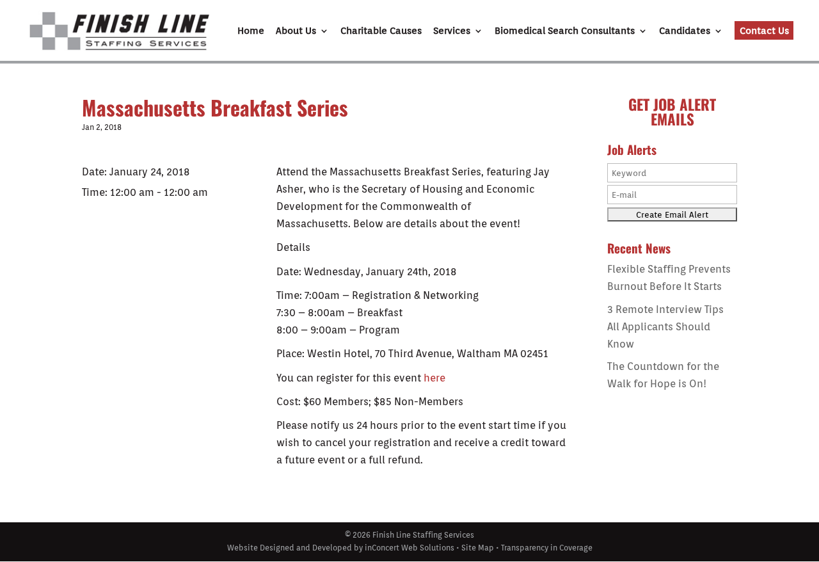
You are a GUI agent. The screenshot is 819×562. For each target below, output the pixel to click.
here (434, 378)
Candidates (684, 31)
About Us (296, 31)
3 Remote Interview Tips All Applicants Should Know (665, 326)
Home (250, 31)
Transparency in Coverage (546, 547)
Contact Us (764, 30)
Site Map (477, 547)
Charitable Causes (381, 31)
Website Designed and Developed (289, 547)
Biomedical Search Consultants (565, 31)
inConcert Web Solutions (409, 547)
